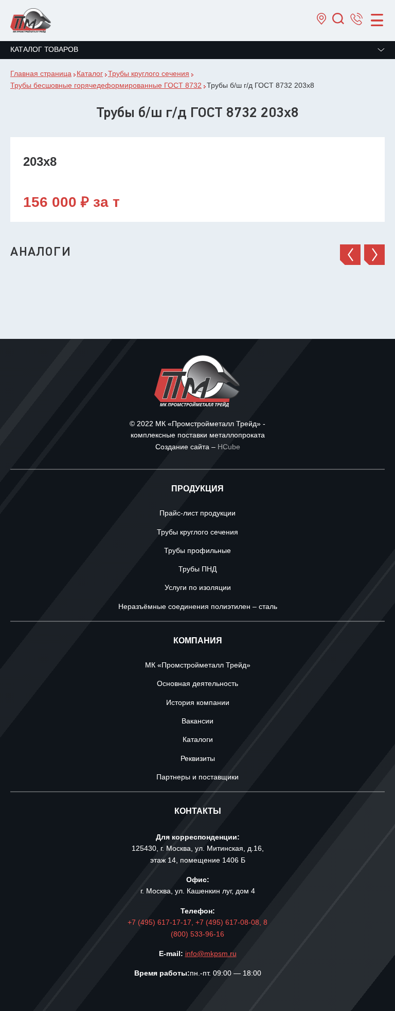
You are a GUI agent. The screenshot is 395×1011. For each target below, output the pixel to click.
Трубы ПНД (197, 570)
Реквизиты (198, 759)
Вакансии (197, 722)
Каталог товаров (44, 49)
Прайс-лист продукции (197, 514)
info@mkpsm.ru (211, 954)
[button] (350, 254)
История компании (197, 703)
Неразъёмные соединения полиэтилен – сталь (197, 607)
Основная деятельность (197, 684)
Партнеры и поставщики (197, 777)
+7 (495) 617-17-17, (161, 923)
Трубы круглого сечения (197, 533)
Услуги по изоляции (198, 588)
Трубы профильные (197, 551)
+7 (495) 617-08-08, (229, 923)
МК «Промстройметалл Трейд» (197, 666)
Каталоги (198, 740)
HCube (229, 447)
